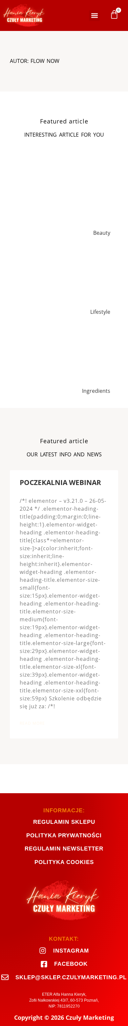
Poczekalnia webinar (60, 482)
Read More (32, 723)
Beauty (101, 232)
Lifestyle (100, 311)
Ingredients (96, 390)
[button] (94, 15)
